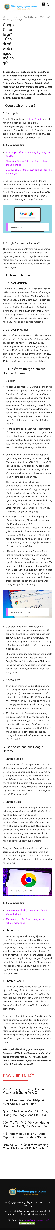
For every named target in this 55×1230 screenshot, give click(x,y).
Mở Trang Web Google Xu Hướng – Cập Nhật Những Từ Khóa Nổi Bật (25, 1135)
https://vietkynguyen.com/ (36, 1220)
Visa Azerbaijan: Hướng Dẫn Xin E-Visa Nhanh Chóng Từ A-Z (25, 1090)
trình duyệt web (33, 119)
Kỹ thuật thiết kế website (12, 17)
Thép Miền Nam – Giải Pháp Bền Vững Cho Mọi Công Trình (24, 1102)
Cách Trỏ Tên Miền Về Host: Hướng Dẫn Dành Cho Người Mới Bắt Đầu (26, 1124)
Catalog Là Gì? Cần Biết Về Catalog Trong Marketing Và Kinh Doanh (25, 1146)
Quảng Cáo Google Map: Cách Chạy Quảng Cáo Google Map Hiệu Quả (25, 1113)
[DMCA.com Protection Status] (27, 1224)
